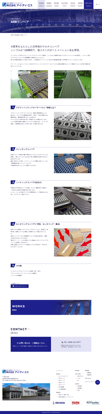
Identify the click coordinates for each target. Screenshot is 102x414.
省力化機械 (61, 387)
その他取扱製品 (62, 389)
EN (99, 4)
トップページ (59, 370)
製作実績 (77, 370)
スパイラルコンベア (63, 376)
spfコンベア (62, 380)
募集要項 (89, 374)
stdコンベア (62, 378)
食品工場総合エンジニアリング (66, 396)
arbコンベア (62, 382)
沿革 (78, 390)
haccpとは (80, 376)
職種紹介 (89, 372)
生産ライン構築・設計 (64, 394)
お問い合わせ (88, 378)
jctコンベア (62, 384)
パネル (79, 378)
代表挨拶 (79, 386)
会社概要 (79, 388)
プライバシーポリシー (90, 381)
